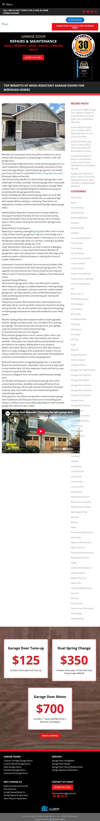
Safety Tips (76, 583)
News (73, 527)
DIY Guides (76, 314)
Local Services (77, 486)
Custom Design (78, 263)
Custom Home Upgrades (82, 278)
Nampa (74, 522)
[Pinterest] (92, 11)
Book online (75, 20)
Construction (77, 243)
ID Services (76, 446)
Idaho (73, 451)
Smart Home (77, 603)
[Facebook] (84, 11)
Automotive (76, 197)
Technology (76, 613)
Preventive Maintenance (82, 532)
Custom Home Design (81, 273)
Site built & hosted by (50, 819)
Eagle (73, 344)
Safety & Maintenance (81, 567)
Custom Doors (77, 268)
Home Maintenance (80, 420)
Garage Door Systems (81, 395)
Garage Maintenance (80, 405)
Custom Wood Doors (80, 283)
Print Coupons (50, 735)
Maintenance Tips (79, 512)
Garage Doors (77, 400)
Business (75, 223)
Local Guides (77, 481)
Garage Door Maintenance (83, 370)
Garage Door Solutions (81, 390)
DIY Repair (75, 324)
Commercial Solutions (81, 238)
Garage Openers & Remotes (65, 770)
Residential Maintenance (82, 552)
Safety (74, 562)
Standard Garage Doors (15, 770)
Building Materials (79, 217)
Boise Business (78, 207)
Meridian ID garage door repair (48, 173)
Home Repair (77, 425)
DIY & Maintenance (79, 299)
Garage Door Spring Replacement (67, 767)
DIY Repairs (76, 329)
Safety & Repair (78, 573)
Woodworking (77, 618)
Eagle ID (74, 349)
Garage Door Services (81, 385)
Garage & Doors (78, 365)
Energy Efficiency (78, 354)
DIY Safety (75, 334)
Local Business (77, 471)
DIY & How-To (77, 293)
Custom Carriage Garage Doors (18, 760)
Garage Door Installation (63, 760)
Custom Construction (81, 258)
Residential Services (80, 557)
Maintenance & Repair (81, 502)
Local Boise (76, 466)
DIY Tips (74, 339)
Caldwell (75, 233)
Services (75, 598)
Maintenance (77, 491)
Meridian (75, 517)
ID (72, 441)
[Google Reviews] (96, 11)
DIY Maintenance (78, 319)
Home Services (78, 436)
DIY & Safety (76, 309)
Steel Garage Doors (13, 767)
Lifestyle (74, 461)
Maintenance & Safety (81, 507)
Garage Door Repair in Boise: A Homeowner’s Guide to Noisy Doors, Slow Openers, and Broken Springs (83, 162)
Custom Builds (77, 253)
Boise (73, 202)
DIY (72, 288)
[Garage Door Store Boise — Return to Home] (5, 23)
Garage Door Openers (81, 375)
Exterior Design (78, 359)
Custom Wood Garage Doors (17, 763)
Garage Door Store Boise (42, 816)
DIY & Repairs (77, 304)
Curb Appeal (76, 248)
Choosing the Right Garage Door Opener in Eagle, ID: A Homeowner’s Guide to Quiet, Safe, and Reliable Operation (83, 115)
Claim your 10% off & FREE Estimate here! (75, 27)
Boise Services (77, 212)
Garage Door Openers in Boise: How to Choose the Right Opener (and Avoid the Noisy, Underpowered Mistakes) (83, 179)
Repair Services (78, 547)
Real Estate (76, 537)
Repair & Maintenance (81, 542)
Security (74, 593)
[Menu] (3, 4)
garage (36, 231)
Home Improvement (80, 415)
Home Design (77, 410)
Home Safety (77, 430)
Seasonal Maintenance (81, 588)
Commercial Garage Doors (16, 773)
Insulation (75, 456)
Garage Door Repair (80, 380)
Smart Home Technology (82, 608)
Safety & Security (78, 578)
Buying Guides (77, 228)
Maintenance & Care (80, 496)
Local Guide (76, 476)
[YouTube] (88, 11)
